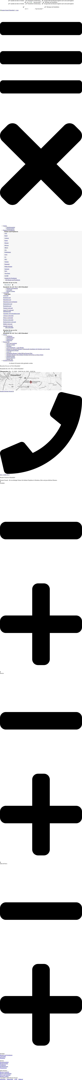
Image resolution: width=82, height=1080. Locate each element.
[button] (41, 117)
